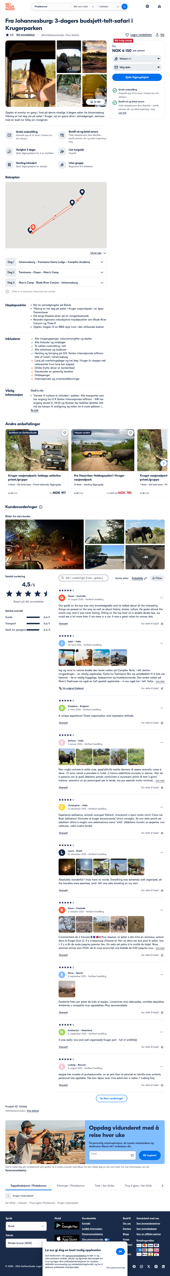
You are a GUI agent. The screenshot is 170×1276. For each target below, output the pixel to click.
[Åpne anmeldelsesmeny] (162, 598)
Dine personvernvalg (93, 1239)
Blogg (126, 1234)
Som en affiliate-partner (148, 1234)
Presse (126, 1239)
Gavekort (127, 1244)
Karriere (127, 1228)
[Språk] (147, 6)
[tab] (28, 1185)
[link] (37, 463)
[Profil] (159, 6)
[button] (20, 35)
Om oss (127, 1223)
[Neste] (163, 463)
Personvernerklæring (15, 1170)
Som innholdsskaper (146, 1228)
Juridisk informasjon (92, 1228)
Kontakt (86, 1223)
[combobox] (139, 578)
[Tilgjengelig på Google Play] (66, 1226)
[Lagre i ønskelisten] (65, 433)
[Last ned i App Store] (66, 1239)
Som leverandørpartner (148, 1223)
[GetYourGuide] (10, 6)
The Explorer (127, 1252)
